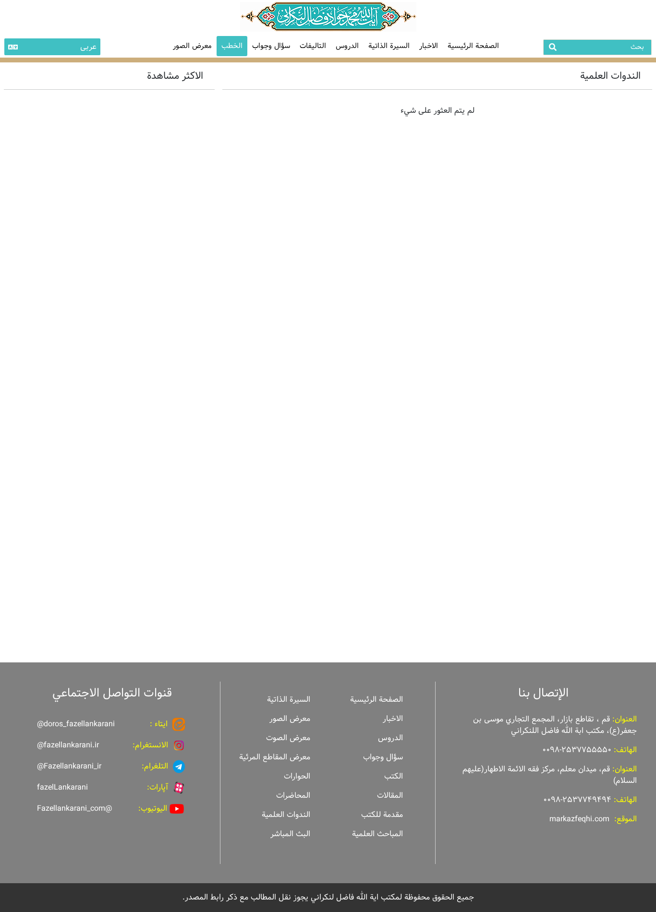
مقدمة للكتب (382, 814)
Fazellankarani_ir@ (69, 766)
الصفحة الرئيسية (473, 46)
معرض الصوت (288, 738)
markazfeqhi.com (579, 819)
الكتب (393, 776)
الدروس (347, 46)
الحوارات (297, 776)
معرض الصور (289, 718)
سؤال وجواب (271, 46)
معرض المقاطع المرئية (274, 757)
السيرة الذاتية (389, 46)
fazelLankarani (62, 787)
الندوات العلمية (286, 814)
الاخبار (428, 46)
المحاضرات (293, 795)
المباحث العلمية (377, 834)
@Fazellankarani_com (74, 808)
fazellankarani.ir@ (68, 745)
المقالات (390, 795)
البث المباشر (290, 834)
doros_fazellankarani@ (76, 724)
